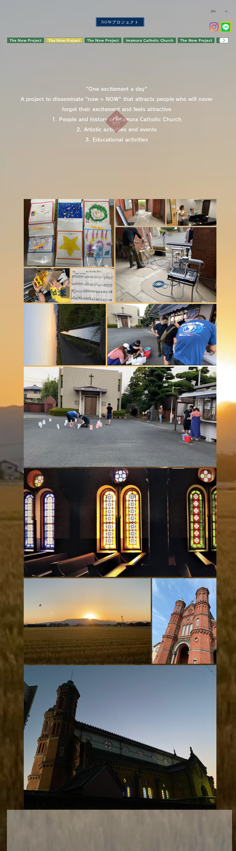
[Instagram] (213, 26)
